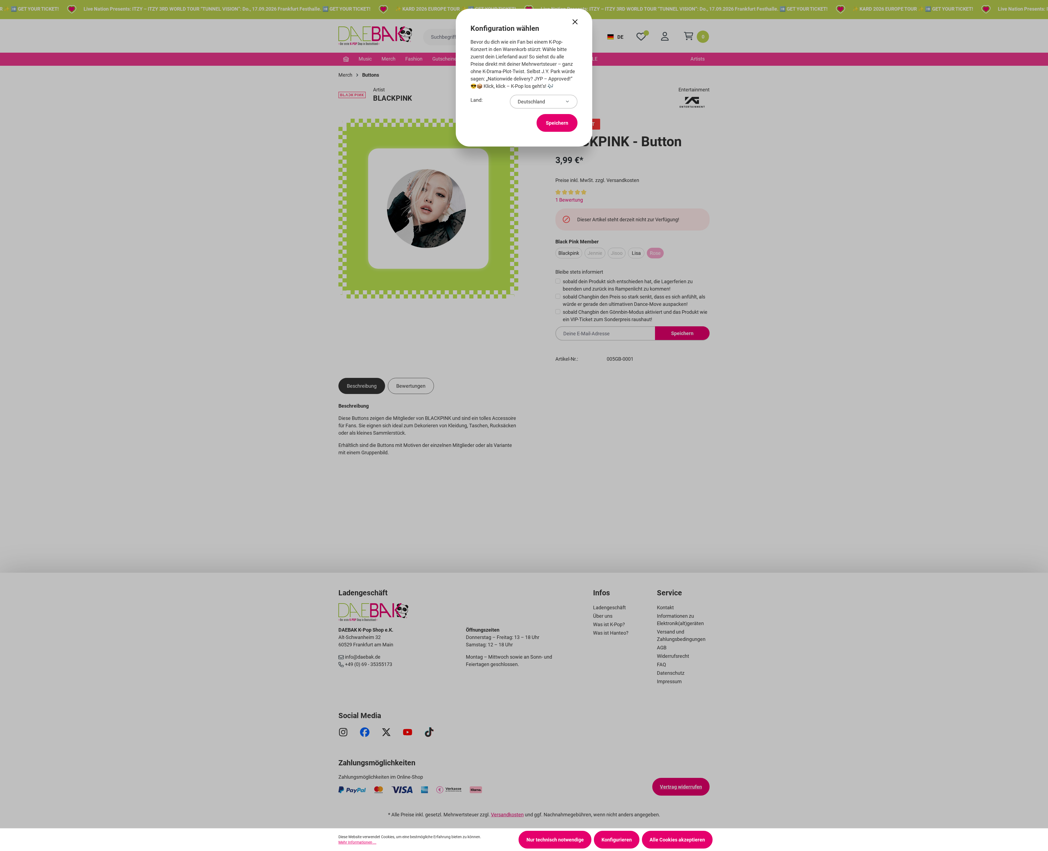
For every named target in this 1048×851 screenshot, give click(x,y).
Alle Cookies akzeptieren (677, 840)
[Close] (575, 22)
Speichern (557, 123)
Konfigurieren (617, 840)
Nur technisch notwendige (555, 840)
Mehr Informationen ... (357, 842)
